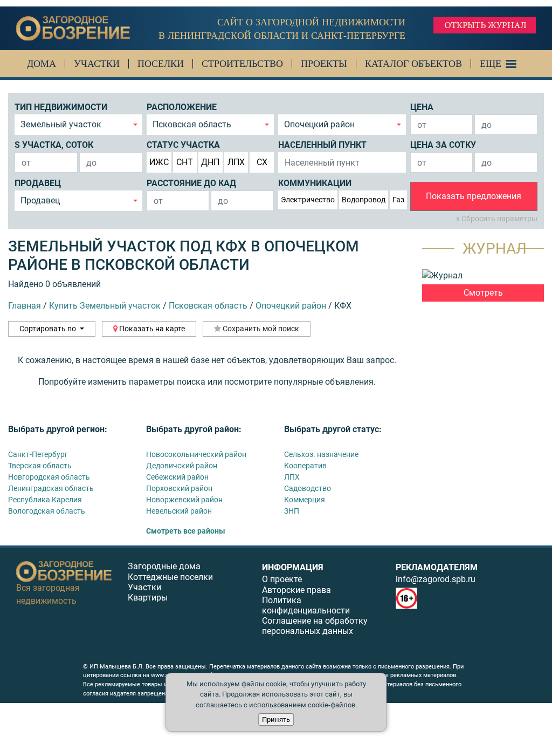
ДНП (210, 162)
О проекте (282, 579)
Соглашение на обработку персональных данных (315, 626)
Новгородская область (49, 477)
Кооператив (305, 465)
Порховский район (179, 488)
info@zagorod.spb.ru (435, 579)
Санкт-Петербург (38, 454)
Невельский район (179, 511)
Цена (421, 107)
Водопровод (363, 199)
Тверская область (40, 465)
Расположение (182, 107)
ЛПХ (236, 162)
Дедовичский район (181, 465)
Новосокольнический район (196, 454)
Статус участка (183, 145)
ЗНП (291, 511)
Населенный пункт (322, 145)
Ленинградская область (51, 488)
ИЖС (159, 162)
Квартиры (148, 597)
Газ (398, 199)
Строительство (242, 64)
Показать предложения (473, 196)
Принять (276, 719)
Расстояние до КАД (191, 183)
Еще (490, 64)
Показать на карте (151, 328)
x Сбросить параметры (496, 218)
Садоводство (307, 488)
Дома (41, 64)
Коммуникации (314, 183)
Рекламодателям (437, 567)
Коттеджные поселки (170, 577)
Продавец (38, 183)
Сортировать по (48, 328)
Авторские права (296, 590)
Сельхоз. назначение (321, 454)
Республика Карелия (45, 499)
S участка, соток (54, 145)
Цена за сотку (443, 145)
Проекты (324, 64)
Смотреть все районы (185, 531)
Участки (97, 64)
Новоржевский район (184, 499)
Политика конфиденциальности (306, 605)
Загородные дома (164, 566)
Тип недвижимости (61, 107)
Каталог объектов (413, 64)
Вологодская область (46, 511)
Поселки (160, 64)
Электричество (308, 199)
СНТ (184, 162)
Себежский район (177, 477)
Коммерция (304, 499)
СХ (262, 162)
